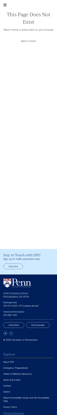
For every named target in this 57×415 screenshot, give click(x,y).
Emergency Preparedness (15, 368)
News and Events (11, 380)
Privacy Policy (10, 407)
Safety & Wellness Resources (17, 374)
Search (6, 391)
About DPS (8, 362)
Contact (7, 385)
